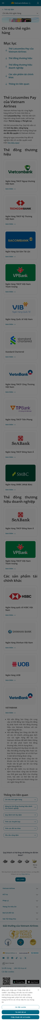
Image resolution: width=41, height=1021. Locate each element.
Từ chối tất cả (20, 1012)
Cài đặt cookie (20, 1007)
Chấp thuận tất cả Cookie (20, 1017)
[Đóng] (38, 990)
